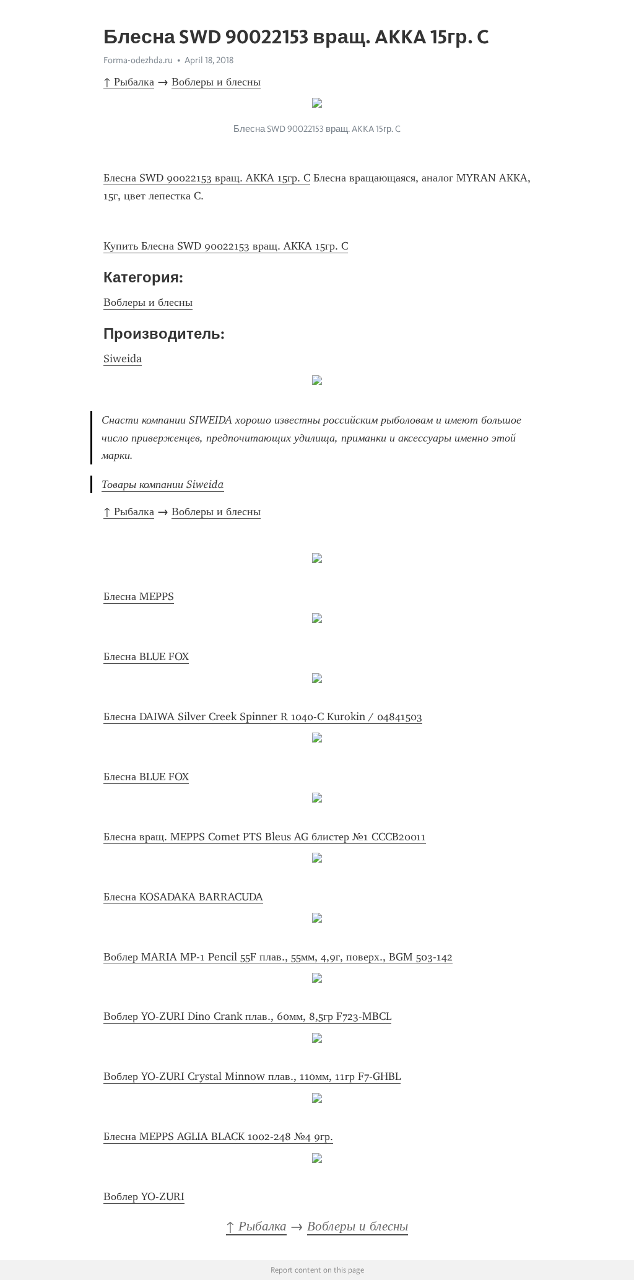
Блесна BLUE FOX (146, 656)
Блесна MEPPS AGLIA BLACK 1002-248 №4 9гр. (218, 1136)
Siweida (122, 358)
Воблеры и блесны (216, 82)
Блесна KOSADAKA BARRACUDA (183, 896)
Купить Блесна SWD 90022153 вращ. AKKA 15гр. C (225, 246)
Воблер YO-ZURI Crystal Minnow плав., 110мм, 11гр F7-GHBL (252, 1076)
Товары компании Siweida (163, 484)
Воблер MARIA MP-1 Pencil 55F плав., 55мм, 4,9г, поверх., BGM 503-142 (278, 957)
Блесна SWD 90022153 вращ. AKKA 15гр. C (206, 178)
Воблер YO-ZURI (144, 1196)
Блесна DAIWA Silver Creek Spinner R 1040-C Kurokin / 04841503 (262, 716)
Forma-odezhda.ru (138, 60)
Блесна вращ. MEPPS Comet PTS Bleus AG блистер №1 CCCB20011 (264, 836)
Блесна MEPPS (138, 596)
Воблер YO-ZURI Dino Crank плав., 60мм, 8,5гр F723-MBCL (247, 1016)
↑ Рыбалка (128, 82)
